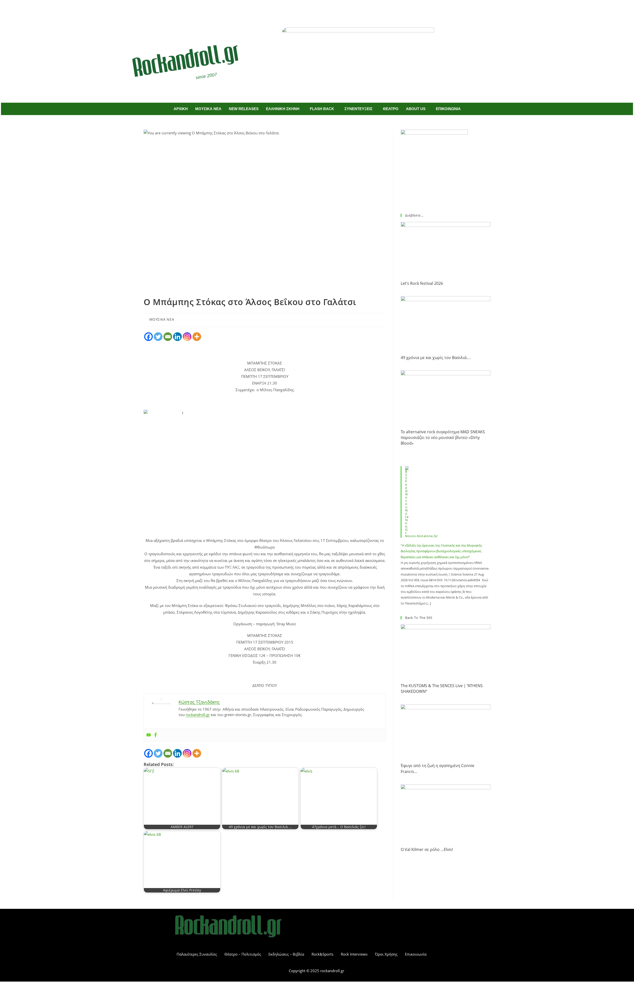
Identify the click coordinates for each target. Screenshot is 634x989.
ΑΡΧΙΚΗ (181, 109)
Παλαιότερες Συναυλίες (197, 954)
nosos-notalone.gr (421, 536)
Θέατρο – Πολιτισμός (242, 954)
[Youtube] (148, 735)
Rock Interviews (354, 954)
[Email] (167, 336)
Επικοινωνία (415, 954)
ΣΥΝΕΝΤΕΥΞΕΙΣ (358, 109)
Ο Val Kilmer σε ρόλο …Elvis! (427, 849)
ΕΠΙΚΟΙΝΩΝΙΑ (448, 109)
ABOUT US (415, 109)
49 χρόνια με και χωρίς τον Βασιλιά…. (436, 357)
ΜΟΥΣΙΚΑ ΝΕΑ (208, 109)
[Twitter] (324, 9)
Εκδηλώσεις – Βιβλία (286, 954)
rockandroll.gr (198, 714)
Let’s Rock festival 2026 (422, 283)
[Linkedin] (177, 336)
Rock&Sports (322, 954)
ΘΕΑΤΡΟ (390, 109)
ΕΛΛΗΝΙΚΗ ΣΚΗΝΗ (282, 109)
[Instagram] (187, 336)
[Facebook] (310, 9)
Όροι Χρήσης (386, 954)
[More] (196, 336)
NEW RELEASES (244, 109)
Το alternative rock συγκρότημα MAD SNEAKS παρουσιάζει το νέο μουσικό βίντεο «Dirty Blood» (443, 437)
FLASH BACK (322, 109)
